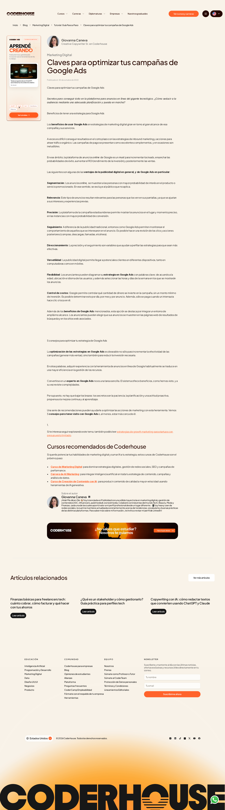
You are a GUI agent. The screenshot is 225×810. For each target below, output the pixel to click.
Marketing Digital (40, 25)
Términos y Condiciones (116, 685)
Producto (29, 689)
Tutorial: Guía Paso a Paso (66, 25)
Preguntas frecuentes (75, 685)
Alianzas (68, 678)
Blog (25, 25)
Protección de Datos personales (120, 681)
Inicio (15, 25)
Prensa (107, 670)
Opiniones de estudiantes (77, 674)
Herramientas (71, 697)
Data (26, 678)
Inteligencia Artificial (34, 666)
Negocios (29, 685)
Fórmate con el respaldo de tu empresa (84, 693)
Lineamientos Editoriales (116, 689)
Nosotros (109, 666)
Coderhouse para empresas (78, 666)
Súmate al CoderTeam (115, 678)
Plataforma (70, 681)
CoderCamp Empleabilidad (78, 689)
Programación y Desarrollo (37, 670)
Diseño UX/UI (31, 681)
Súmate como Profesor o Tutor (119, 674)
